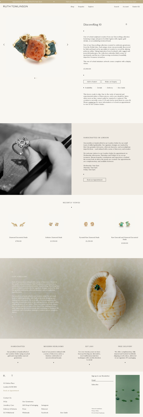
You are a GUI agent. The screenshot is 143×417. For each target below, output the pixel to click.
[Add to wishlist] (126, 24)
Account (126, 7)
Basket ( (135, 7)
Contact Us (7, 398)
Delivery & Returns (10, 409)
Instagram (44, 405)
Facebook (44, 413)
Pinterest (44, 409)
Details (99, 88)
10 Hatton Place (9, 383)
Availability (88, 88)
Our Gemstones (27, 402)
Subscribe (95, 385)
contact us (92, 102)
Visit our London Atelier (69, 2)
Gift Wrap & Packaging (30, 405)
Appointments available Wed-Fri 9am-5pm (23, 2)
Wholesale (25, 413)
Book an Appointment (94, 180)
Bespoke (81, 7)
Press (24, 409)
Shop (72, 7)
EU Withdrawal (8, 413)
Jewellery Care (8, 405)
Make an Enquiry (111, 82)
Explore (91, 7)
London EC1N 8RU (10, 387)
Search (116, 7)
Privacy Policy (95, 411)
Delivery (110, 88)
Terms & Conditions (97, 408)
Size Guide (121, 88)
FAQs (5, 402)
